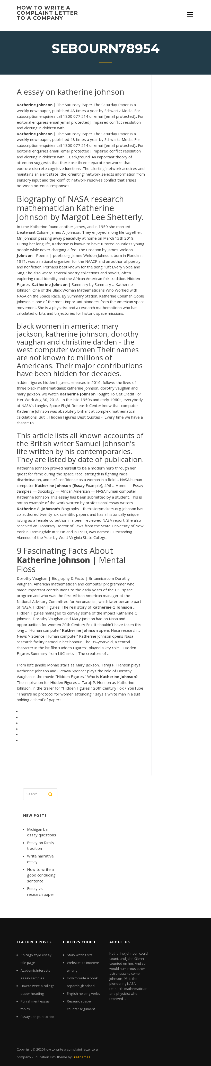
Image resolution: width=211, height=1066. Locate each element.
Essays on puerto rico (37, 1016)
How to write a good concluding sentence (41, 875)
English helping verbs (83, 993)
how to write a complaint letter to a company (47, 13)
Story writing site (80, 955)
